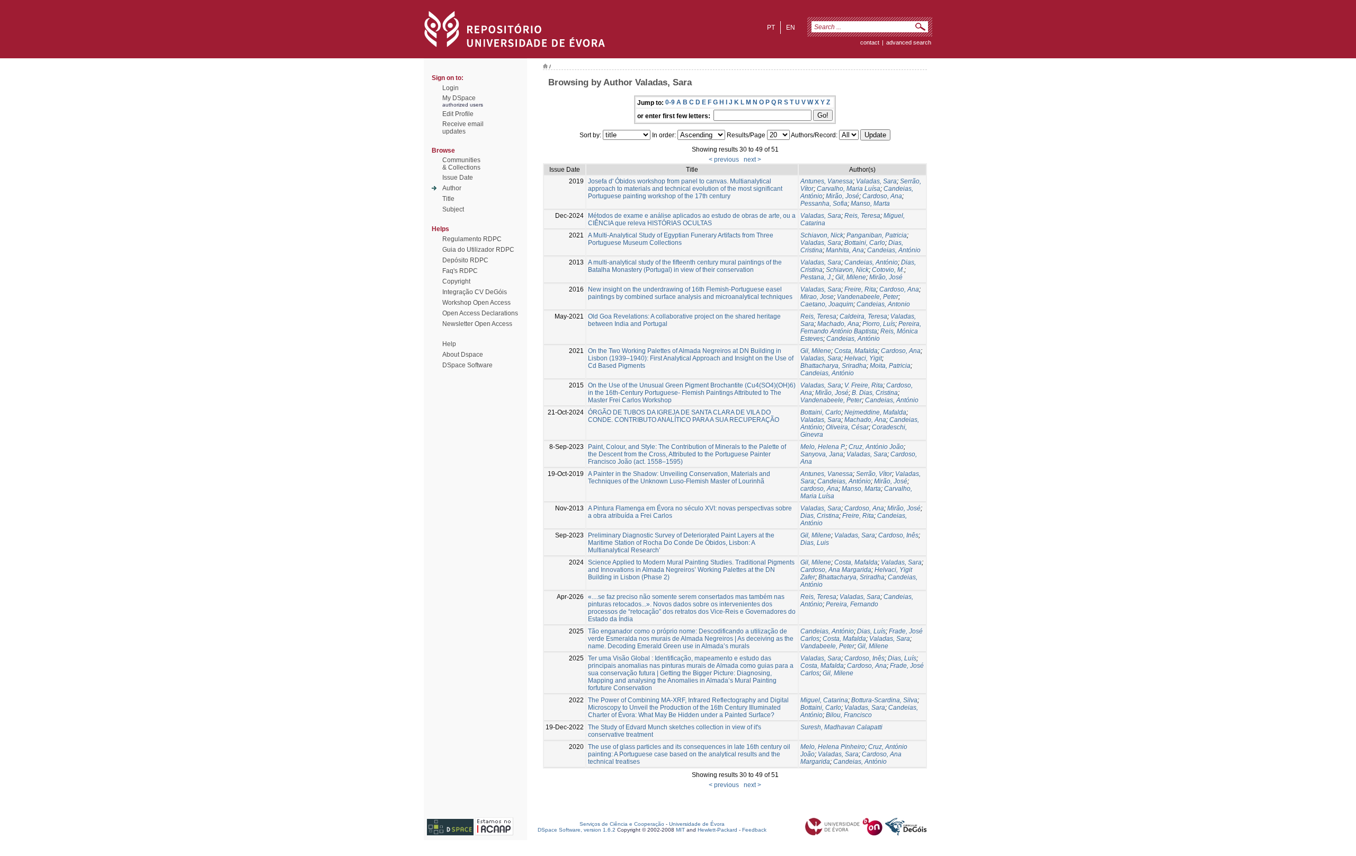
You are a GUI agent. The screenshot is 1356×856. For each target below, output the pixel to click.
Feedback (754, 830)
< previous (724, 159)
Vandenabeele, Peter (867, 297)
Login (450, 88)
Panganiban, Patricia (876, 235)
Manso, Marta (870, 203)
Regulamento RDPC (472, 239)
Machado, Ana (838, 324)
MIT (680, 830)
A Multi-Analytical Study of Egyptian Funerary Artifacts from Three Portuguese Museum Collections (680, 239)
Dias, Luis (814, 542)
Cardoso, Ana (882, 196)
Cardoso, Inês (898, 535)
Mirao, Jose (817, 297)
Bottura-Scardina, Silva (884, 700)
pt (771, 27)
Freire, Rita (860, 289)
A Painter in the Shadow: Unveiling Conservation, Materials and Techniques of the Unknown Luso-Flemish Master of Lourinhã (679, 477)
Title (448, 198)
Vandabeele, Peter (827, 646)
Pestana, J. (816, 277)
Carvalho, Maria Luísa (848, 188)
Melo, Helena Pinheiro (832, 747)
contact (869, 42)
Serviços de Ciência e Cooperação (621, 824)
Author (451, 188)
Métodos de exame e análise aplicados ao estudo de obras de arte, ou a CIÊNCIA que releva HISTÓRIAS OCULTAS (692, 219)
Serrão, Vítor (874, 474)
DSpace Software (467, 365)
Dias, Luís (871, 631)
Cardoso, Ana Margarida (835, 569)
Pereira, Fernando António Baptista (860, 327)
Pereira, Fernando (852, 604)
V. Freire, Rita (863, 385)
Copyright (456, 281)
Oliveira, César (847, 427)
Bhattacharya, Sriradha (833, 365)
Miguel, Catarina (824, 700)
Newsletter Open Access (477, 324)
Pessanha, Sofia (824, 203)
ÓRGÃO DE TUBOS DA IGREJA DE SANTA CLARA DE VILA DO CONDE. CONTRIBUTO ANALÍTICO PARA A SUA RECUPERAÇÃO (683, 416)
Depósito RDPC (465, 260)
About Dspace (462, 354)
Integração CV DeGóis (474, 292)
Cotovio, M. (888, 269)
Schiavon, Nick (821, 235)
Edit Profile (458, 114)
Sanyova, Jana (821, 454)
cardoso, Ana (819, 488)
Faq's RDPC (460, 271)
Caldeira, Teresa (863, 316)
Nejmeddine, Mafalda (875, 412)
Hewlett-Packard (717, 830)
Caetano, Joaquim (826, 304)
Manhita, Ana (845, 250)
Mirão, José (842, 196)
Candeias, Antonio (883, 304)
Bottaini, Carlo (864, 242)
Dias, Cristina (819, 515)
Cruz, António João (876, 447)
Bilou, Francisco (849, 715)
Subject (453, 209)
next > (752, 159)
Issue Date (457, 177)
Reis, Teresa (862, 215)
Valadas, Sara (876, 181)
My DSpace (459, 98)
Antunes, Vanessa (826, 181)
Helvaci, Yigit (863, 358)
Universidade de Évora (697, 824)
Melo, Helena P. (822, 447)
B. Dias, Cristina (875, 392)
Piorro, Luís (878, 324)
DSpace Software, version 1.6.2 (576, 830)
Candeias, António (894, 250)
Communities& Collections (461, 163)
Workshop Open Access (476, 302)
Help (449, 344)
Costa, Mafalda (856, 351)
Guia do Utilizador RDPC (478, 249)
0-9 (670, 102)
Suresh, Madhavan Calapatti (841, 727)
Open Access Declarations (480, 313)
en (790, 27)
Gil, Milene (850, 277)
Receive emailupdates (463, 127)
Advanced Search (908, 42)
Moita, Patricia (890, 365)
